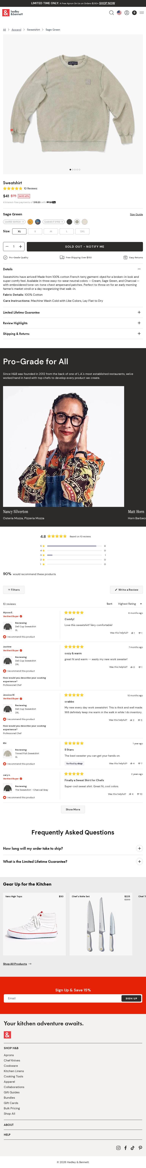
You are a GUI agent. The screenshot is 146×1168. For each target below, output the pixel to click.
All (4, 29)
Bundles (9, 1098)
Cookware (11, 1066)
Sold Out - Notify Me (84, 247)
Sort (110, 603)
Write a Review (130, 590)
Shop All (9, 1114)
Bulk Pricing (12, 1108)
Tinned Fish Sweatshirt (27, 755)
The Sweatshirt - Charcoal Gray (31, 789)
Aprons (9, 1055)
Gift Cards (11, 1103)
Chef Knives (12, 1060)
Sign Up (131, 998)
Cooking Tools (13, 1076)
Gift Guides (12, 1092)
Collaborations (14, 1087)
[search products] (111, 12)
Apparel (16, 29)
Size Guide (136, 214)
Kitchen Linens (14, 1071)
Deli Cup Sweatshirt (25, 628)
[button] (73, 546)
